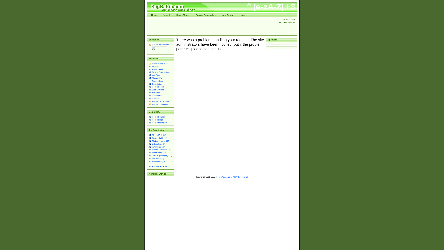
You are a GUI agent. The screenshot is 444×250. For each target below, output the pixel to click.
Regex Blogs (157, 120)
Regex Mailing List (159, 123)
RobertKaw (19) (158, 161)
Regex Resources (160, 87)
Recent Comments (160, 104)
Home (154, 15)
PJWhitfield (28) (158, 147)
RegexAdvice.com (224, 177)
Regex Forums (158, 117)
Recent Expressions (160, 45)
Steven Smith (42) (159, 138)
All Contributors (159, 166)
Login (242, 15)
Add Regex (227, 15)
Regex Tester (183, 15)
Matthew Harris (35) (160, 141)
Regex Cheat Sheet (160, 63)
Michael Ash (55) (159, 135)
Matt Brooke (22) (159, 153)
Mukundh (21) (158, 158)
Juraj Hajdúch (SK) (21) (162, 156)
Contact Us (157, 96)
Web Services (158, 90)
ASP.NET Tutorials (241, 177)
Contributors (157, 84)
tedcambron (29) (159, 144)
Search (166, 15)
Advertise (156, 93)
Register (155, 99)
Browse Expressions (206, 15)
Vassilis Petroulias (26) (161, 150)
